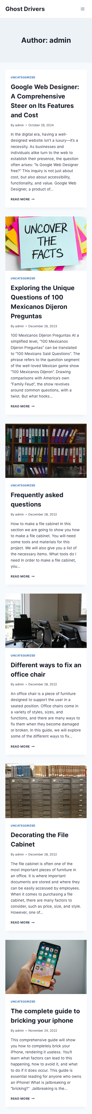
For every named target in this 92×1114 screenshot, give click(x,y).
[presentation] (46, 243)
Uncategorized (23, 77)
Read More (23, 199)
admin (19, 125)
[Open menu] (82, 8)
